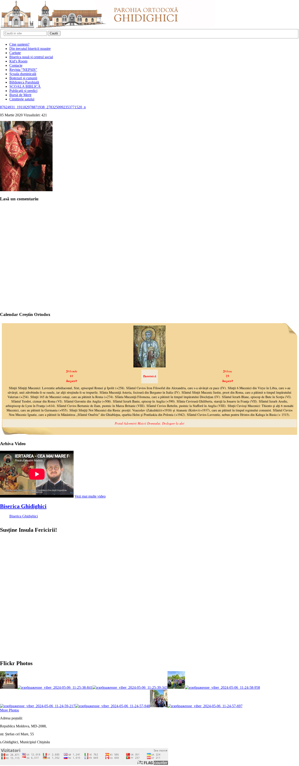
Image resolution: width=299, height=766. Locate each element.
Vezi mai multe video (90, 496)
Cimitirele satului (21, 99)
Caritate (15, 53)
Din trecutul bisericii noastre (30, 49)
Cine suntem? (19, 44)
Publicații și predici (23, 91)
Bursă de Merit (20, 95)
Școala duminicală (22, 74)
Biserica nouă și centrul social (31, 57)
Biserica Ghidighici (23, 506)
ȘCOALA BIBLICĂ (25, 86)
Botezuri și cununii (23, 78)
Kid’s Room (18, 61)
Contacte (15, 65)
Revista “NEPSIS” (23, 70)
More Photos (9, 710)
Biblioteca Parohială (24, 82)
